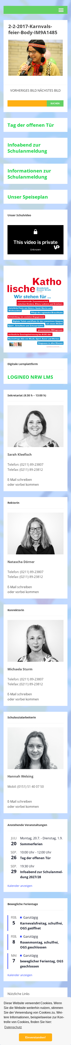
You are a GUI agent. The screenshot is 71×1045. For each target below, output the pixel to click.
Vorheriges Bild (23, 90)
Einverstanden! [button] (35, 1037)
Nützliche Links (18, 994)
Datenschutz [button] (13, 1027)
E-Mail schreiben (19, 479)
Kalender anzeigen (19, 886)
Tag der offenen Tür (35, 858)
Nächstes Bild (49, 90)
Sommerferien (31, 844)
